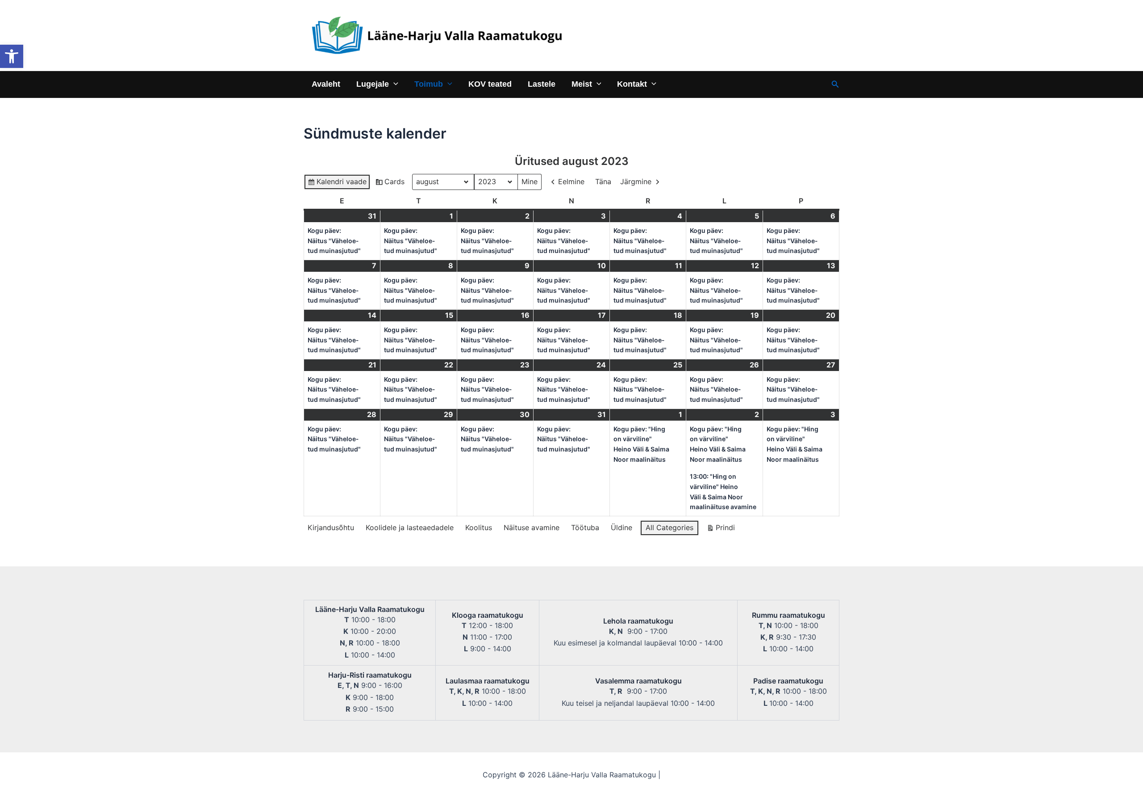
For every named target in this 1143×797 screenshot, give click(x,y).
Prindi (720, 529)
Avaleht (326, 83)
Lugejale (372, 83)
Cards (390, 183)
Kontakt (632, 83)
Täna (603, 181)
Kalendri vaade (337, 183)
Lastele (541, 83)
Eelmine (571, 181)
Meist (582, 83)
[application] (393, 83)
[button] (11, 56)
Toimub (428, 83)
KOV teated (490, 83)
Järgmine (635, 181)
